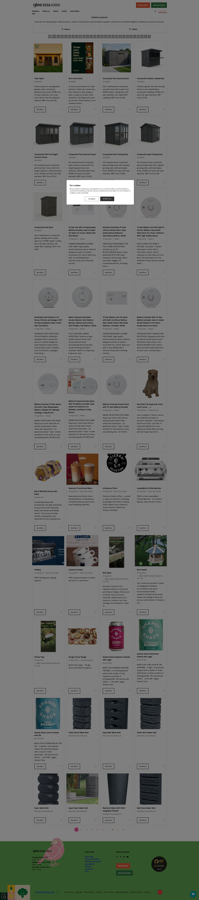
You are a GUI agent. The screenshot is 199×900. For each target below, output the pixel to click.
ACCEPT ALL (107, 199)
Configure (91, 199)
